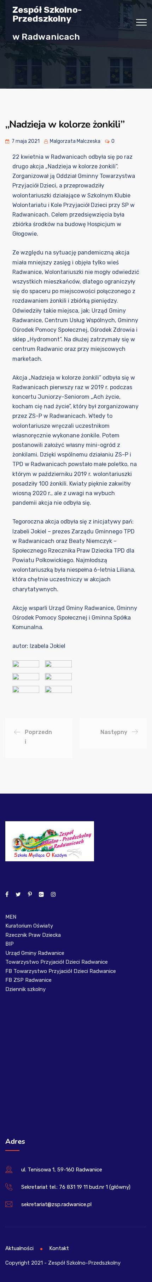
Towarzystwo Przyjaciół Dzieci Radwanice (56, 962)
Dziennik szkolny (25, 989)
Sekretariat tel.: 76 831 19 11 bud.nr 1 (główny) (75, 1187)
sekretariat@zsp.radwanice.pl (56, 1204)
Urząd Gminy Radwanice (34, 953)
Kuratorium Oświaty (29, 926)
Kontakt (59, 1248)
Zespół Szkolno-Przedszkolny (47, 14)
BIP (9, 944)
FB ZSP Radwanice (28, 980)
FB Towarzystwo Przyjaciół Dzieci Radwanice (60, 971)
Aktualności (19, 1248)
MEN (10, 917)
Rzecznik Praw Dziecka (33, 935)
